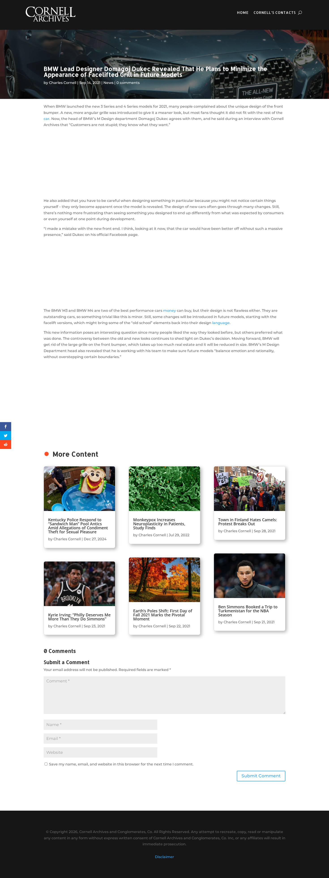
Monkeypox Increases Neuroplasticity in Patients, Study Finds (159, 523)
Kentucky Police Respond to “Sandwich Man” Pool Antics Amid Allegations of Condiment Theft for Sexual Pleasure (78, 525)
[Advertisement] (164, 162)
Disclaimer (164, 857)
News (108, 83)
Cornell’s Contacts (275, 13)
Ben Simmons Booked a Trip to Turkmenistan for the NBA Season (248, 610)
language (221, 323)
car (46, 119)
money (169, 310)
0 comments (128, 83)
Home (243, 13)
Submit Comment (261, 775)
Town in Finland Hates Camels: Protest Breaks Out (247, 521)
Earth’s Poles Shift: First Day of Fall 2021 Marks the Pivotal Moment (162, 615)
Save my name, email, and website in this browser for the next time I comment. (121, 764)
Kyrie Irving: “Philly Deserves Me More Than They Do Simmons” (79, 617)
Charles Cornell (62, 83)
